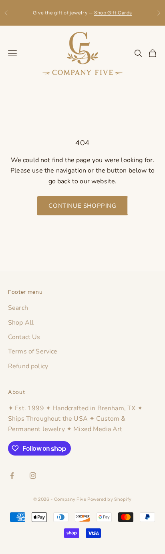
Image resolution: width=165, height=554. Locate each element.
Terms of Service (33, 351)
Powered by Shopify (109, 499)
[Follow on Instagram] (33, 476)
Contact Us (24, 337)
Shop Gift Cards (113, 13)
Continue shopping (82, 206)
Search (18, 307)
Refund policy (28, 366)
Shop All (21, 322)
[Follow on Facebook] (12, 476)
